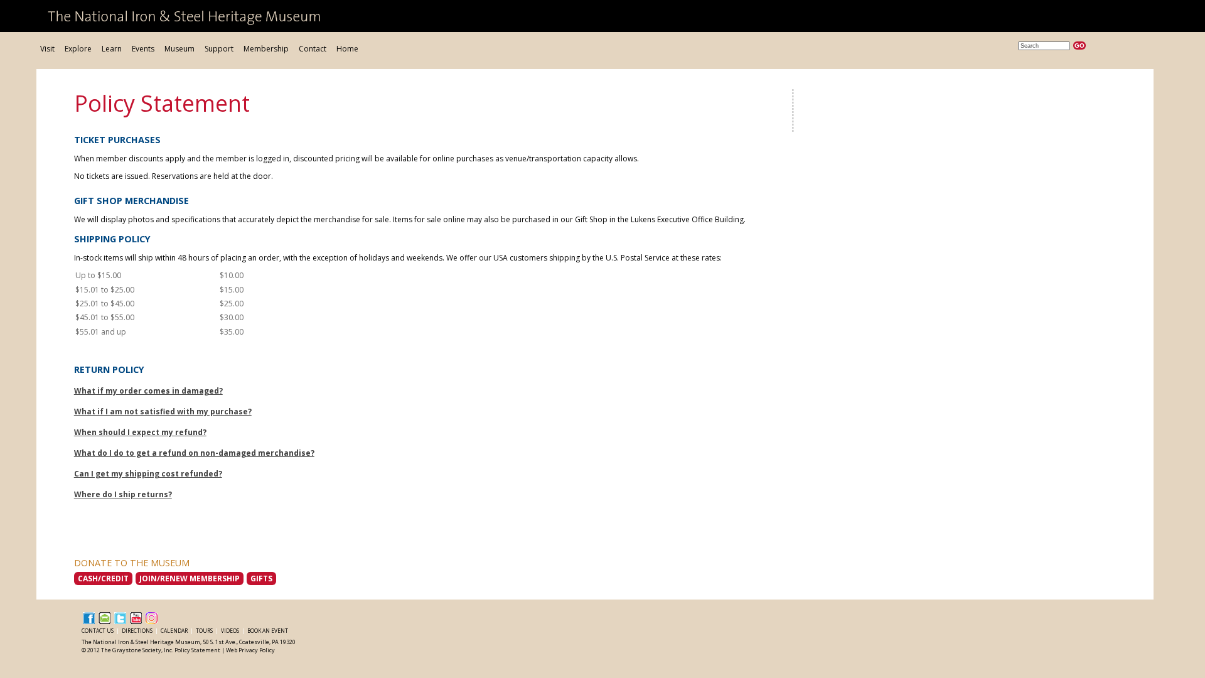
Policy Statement (197, 650)
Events (143, 48)
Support (219, 48)
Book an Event (267, 630)
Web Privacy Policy (250, 650)
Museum (179, 48)
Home (347, 48)
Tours (205, 630)
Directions (138, 630)
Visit (47, 48)
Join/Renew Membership (189, 578)
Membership (266, 48)
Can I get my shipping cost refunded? (148, 473)
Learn (112, 48)
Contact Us (98, 630)
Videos (230, 630)
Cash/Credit (103, 578)
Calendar (175, 630)
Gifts (261, 578)
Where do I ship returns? (123, 494)
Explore (78, 48)
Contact (312, 48)
